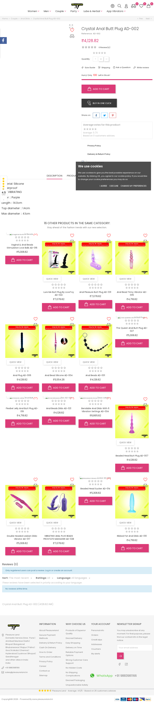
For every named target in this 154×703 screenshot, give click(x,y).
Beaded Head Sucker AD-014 (95, 488)
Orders (94, 635)
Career (42, 666)
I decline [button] (113, 185)
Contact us (44, 670)
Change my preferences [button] (133, 185)
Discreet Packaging (75, 680)
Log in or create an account (58, 570)
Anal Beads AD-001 (95, 375)
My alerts (95, 653)
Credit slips (96, 639)
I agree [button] (103, 185)
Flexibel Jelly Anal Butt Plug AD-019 (22, 410)
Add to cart (100, 89)
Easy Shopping (73, 642)
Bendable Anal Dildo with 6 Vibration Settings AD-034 (95, 410)
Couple (61, 11)
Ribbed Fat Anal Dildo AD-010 (132, 535)
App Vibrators (116, 11)
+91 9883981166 (12, 667)
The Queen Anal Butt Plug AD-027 (132, 329)
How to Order (45, 652)
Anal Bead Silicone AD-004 (59, 375)
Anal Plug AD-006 (22, 375)
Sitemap (43, 675)
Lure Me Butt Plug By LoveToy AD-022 (58, 294)
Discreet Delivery (74, 638)
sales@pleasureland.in (16, 672)
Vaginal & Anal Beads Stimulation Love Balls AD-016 (22, 246)
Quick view (52, 278)
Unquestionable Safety (77, 684)
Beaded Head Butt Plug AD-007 (132, 455)
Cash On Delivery (47, 647)
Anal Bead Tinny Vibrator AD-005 (132, 294)
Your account (100, 624)
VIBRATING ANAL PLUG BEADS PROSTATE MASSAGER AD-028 (58, 537)
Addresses (96, 644)
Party (75, 11)
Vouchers (96, 649)
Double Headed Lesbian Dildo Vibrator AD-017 (22, 537)
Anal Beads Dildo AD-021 (58, 408)
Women (34, 11)
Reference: (87, 33)
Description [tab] (54, 175)
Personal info (97, 630)
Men (48, 11)
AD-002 (96, 33)
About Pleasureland (49, 630)
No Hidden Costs (74, 667)
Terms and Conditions (50, 656)
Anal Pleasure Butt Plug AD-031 (95, 292)
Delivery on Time (74, 647)
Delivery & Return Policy (50, 642)
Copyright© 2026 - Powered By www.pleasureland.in (27, 699)
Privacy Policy (45, 661)
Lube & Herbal (93, 11)
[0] (148, 6)
